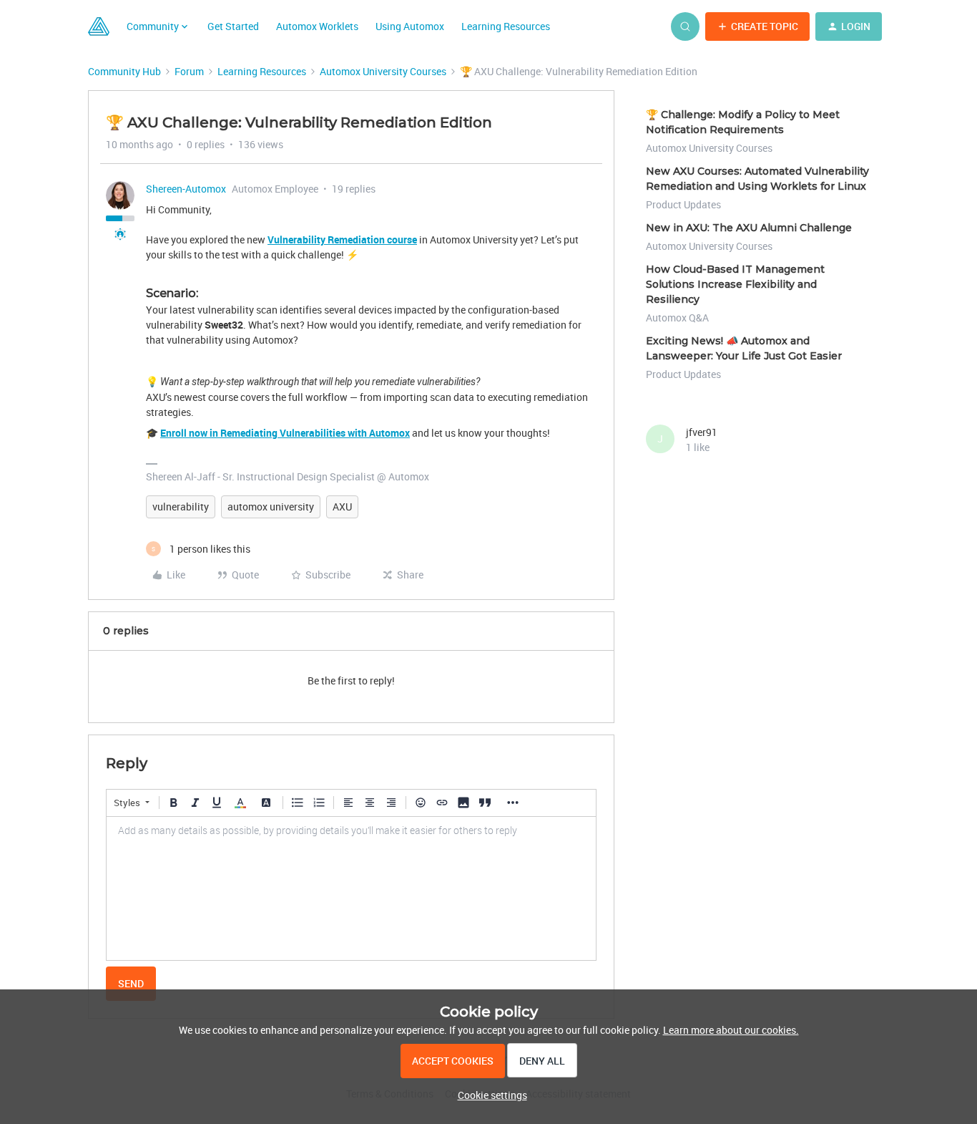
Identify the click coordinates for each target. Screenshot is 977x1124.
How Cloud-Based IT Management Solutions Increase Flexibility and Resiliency (735, 284)
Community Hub (124, 71)
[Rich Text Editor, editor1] (351, 888)
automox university (270, 506)
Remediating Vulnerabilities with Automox (315, 433)
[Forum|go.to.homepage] (98, 26)
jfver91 (701, 432)
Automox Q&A (677, 317)
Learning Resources (505, 26)
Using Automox (409, 26)
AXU (342, 506)
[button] (757, 26)
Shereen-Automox (186, 188)
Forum (189, 71)
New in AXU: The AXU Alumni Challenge (749, 227)
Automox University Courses (383, 71)
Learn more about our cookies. (731, 1030)
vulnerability (180, 506)
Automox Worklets (317, 26)
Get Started (233, 26)
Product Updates (683, 204)
